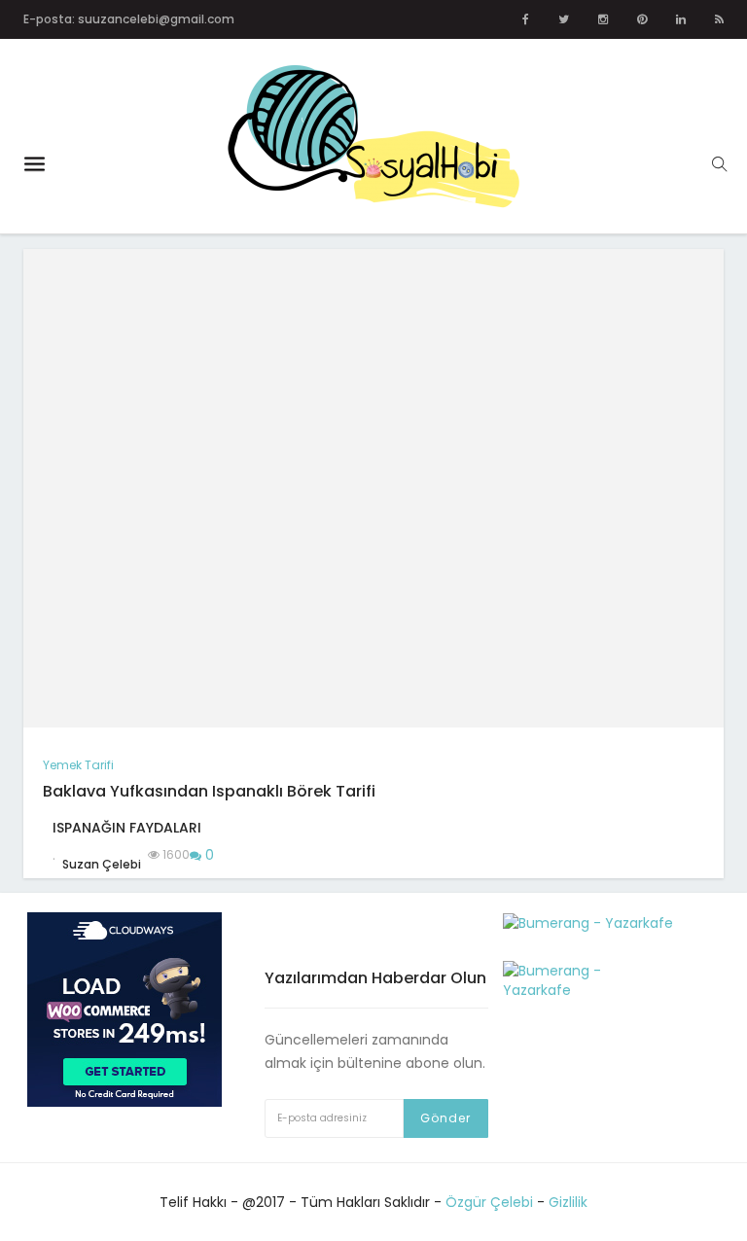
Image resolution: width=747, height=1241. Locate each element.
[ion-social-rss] (719, 19)
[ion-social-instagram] (603, 19)
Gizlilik (568, 1202)
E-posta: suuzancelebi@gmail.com (128, 19)
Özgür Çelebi (489, 1202)
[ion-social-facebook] (525, 19)
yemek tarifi (78, 765)
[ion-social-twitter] (563, 19)
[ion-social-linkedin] (681, 19)
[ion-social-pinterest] (642, 19)
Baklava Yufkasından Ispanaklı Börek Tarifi (209, 791)
